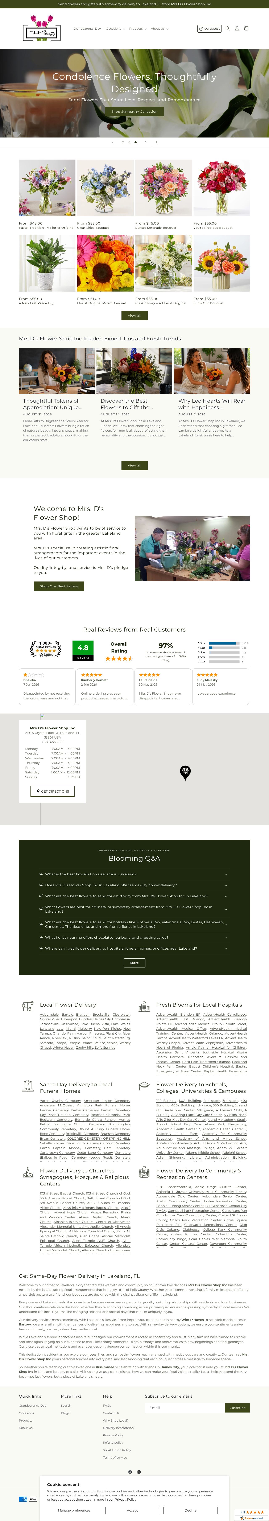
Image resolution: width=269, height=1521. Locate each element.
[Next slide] (145, 142)
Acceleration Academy (174, 1143)
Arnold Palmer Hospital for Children (216, 1047)
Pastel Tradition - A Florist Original (46, 228)
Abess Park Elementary (225, 1124)
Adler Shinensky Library (178, 1157)
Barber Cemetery (85, 1110)
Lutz (60, 1029)
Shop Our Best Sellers (59, 586)
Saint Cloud (91, 1038)
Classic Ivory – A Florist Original (160, 303)
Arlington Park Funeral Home (103, 1105)
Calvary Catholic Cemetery (108, 1143)
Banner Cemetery (54, 1110)
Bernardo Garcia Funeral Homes (102, 1120)
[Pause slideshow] (156, 142)
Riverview (59, 1038)
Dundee (85, 1019)
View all (134, 315)
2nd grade (211, 1101)
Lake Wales (120, 1024)
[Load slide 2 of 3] (129, 142)
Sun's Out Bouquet (209, 303)
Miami (71, 1029)
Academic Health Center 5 (224, 1129)
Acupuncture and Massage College (185, 1148)
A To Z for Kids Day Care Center (181, 1120)
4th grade (203, 1105)
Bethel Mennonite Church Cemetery (72, 1124)
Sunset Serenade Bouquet (156, 228)
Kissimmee (69, 1024)
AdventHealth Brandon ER (178, 1014)
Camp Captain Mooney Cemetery (70, 1148)
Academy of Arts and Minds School (211, 1138)
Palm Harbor (77, 1033)
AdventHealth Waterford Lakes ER (196, 1038)
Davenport (69, 1019)
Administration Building (225, 1157)
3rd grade (230, 1101)
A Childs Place (235, 1115)
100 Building (166, 1101)
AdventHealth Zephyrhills (202, 1043)
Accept (132, 1510)
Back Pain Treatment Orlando (206, 1062)
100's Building (190, 1101)
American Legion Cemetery (107, 1101)
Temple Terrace (80, 1043)
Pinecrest (96, 1033)
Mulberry (85, 1029)
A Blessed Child (229, 1110)
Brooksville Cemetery (82, 1134)
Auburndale (49, 1014)
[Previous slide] (112, 142)
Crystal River (49, 1019)
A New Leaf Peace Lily (36, 303)
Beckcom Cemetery (56, 1120)
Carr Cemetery (117, 1148)
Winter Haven (63, 1047)
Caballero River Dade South (62, 1143)
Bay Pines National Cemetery (64, 1115)
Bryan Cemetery (53, 1138)
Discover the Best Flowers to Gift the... (127, 404)
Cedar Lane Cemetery (95, 1153)
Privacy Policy (125, 1499)
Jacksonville (49, 1024)
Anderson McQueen (56, 1105)
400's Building (182, 1105)
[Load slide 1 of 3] (123, 142)
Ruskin (74, 1038)
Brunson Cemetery (115, 1134)
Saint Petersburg (116, 1038)
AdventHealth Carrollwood (224, 1014)
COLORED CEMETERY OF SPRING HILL (98, 1138)
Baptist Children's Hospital (211, 1066)
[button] (115, 28)
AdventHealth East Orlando (180, 1019)
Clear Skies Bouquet (93, 228)
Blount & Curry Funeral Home (104, 1129)
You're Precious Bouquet (213, 228)
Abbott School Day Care (178, 1124)
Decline (190, 1510)
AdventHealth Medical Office (181, 1029)
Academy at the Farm (177, 1134)
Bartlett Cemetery (115, 1110)
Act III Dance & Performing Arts (220, 1143)
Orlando (59, 1033)
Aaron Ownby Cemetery (60, 1101)
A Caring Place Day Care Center (196, 1115)
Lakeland (47, 1029)
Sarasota (46, 1043)
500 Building (223, 1105)
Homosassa (121, 1019)
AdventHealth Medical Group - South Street (210, 1024)
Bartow (67, 1014)
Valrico (100, 1043)
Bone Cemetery (52, 1134)
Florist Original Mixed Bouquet (101, 303)
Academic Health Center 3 (178, 1129)
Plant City (113, 1033)
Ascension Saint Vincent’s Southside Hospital (195, 1052)
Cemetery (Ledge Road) (91, 1157)
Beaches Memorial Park (110, 1115)
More (134, 963)
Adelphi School (234, 1153)
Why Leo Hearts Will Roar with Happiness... (212, 404)
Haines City (102, 1019)
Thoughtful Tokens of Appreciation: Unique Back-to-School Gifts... (51, 404)
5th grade (205, 1110)
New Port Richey (107, 1029)
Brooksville (101, 1014)
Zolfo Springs (105, 1047)
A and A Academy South (227, 1120)
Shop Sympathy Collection (134, 112)
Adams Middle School (203, 1153)
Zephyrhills (84, 1047)
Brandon (83, 1014)
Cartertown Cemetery (57, 1153)
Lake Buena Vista (94, 1024)
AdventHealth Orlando (203, 1033)
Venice (112, 1043)
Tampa (60, 1043)
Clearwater (121, 1014)
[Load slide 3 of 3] (135, 142)
